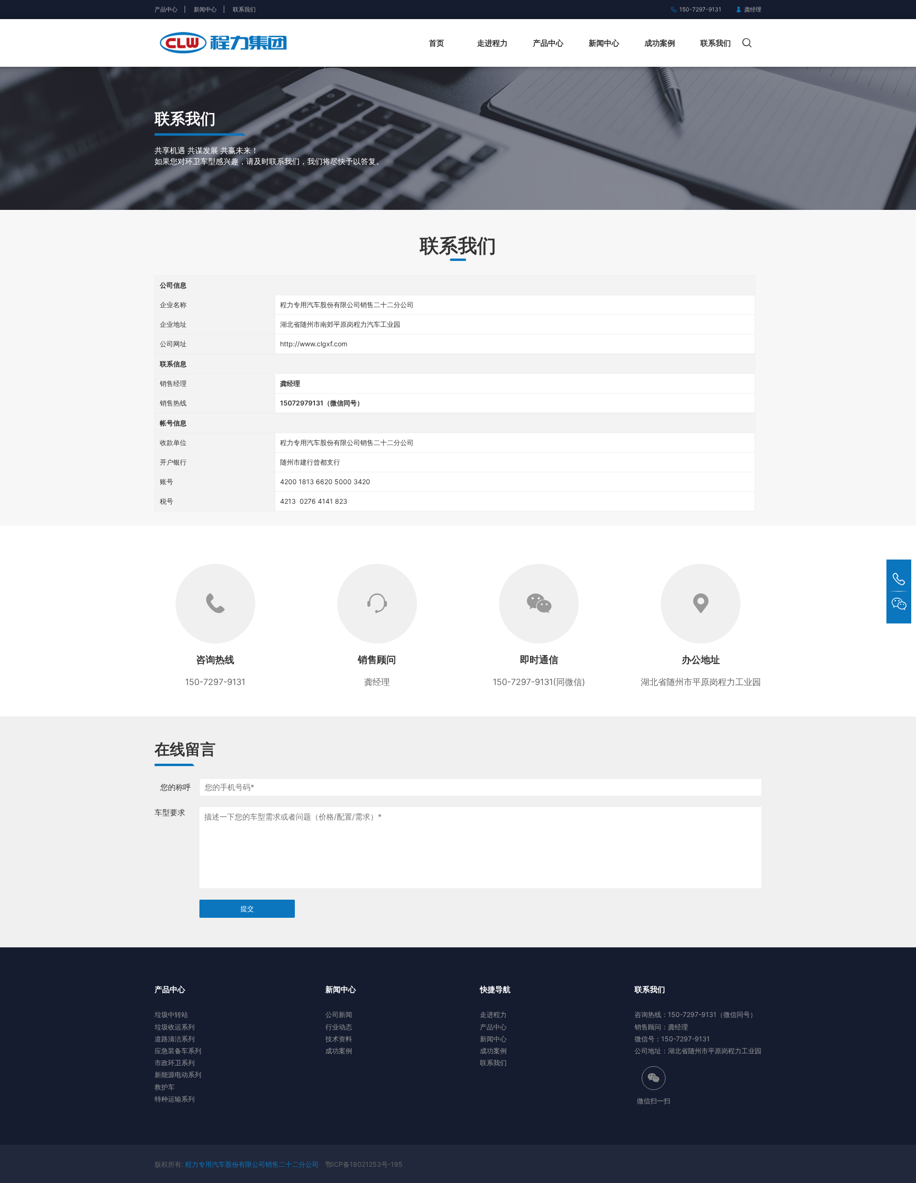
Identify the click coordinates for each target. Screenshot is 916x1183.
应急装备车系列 (178, 1051)
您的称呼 (175, 787)
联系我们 (244, 9)
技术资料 (338, 1039)
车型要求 (170, 812)
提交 (247, 908)
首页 (436, 43)
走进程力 (492, 43)
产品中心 (166, 9)
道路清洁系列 (175, 1039)
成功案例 (660, 43)
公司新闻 (338, 1014)
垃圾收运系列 (175, 1027)
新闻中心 (205, 9)
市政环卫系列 (175, 1062)
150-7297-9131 (700, 9)
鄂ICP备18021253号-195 (364, 1164)
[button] (749, 43)
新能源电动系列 (178, 1074)
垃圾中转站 (171, 1014)
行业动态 (338, 1027)
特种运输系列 (175, 1099)
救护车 (165, 1087)
